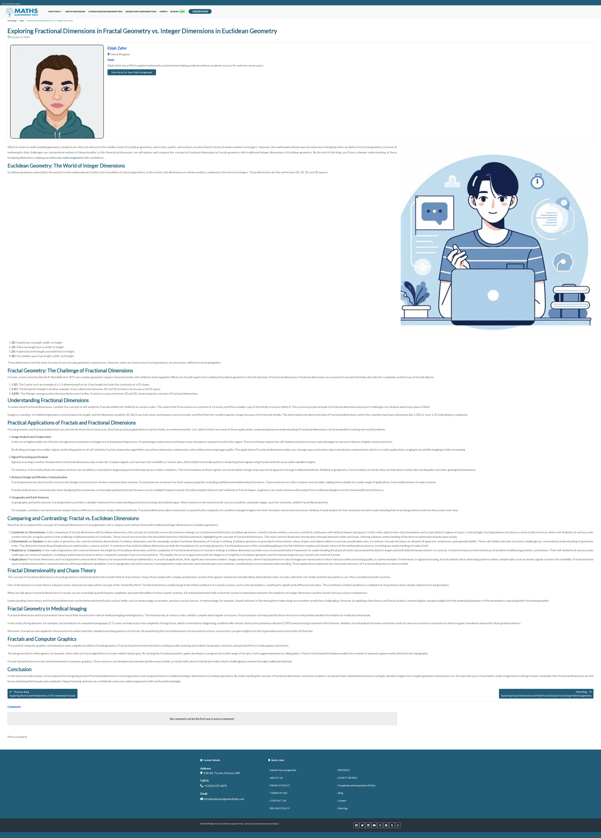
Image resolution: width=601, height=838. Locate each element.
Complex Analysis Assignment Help (105, 11)
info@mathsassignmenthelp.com (224, 799)
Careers (342, 800)
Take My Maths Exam (75, 11)
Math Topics (55, 11)
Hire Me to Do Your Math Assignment (131, 72)
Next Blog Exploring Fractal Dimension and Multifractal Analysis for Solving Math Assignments (546, 693)
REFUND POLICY (280, 808)
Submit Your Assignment (283, 770)
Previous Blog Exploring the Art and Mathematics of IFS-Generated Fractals (42, 693)
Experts (163, 11)
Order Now (200, 11)
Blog (340, 792)
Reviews (177, 11)
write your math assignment (66, 157)
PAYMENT (344, 770)
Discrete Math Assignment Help (141, 11)
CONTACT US (278, 800)
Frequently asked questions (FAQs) (356, 785)
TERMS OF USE (278, 792)
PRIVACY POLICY (280, 785)
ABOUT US (276, 777)
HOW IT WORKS (347, 777)
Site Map (343, 808)
